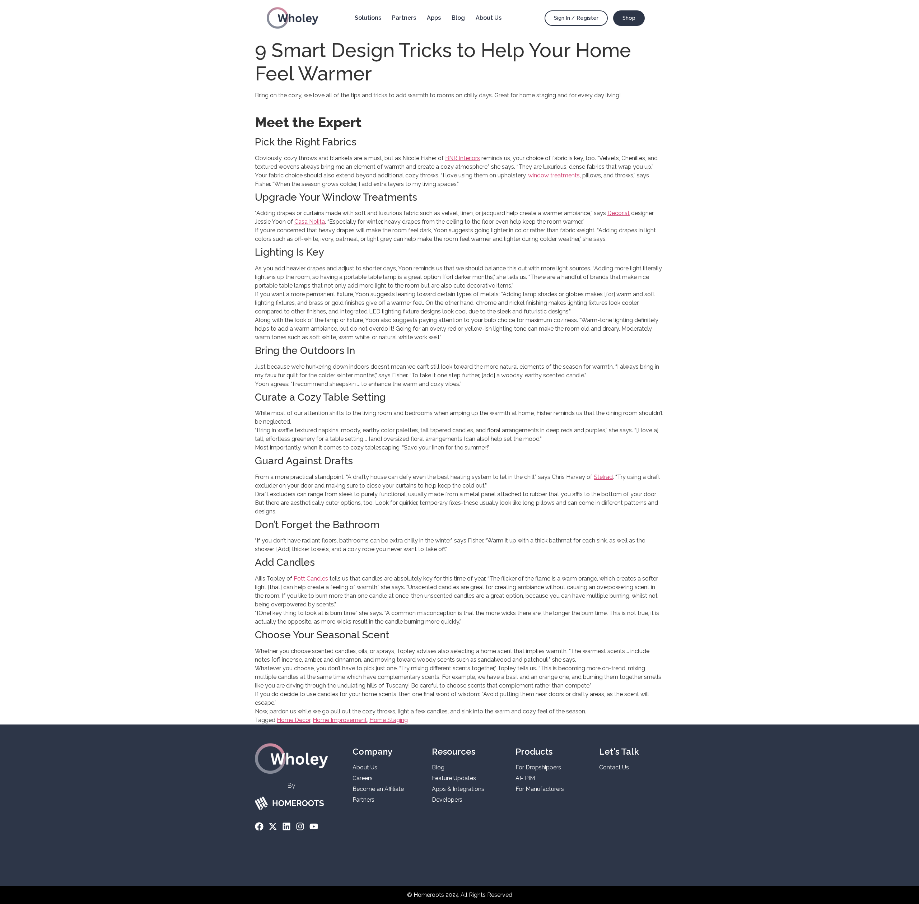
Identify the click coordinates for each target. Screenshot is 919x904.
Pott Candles (311, 578)
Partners (404, 17)
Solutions (368, 17)
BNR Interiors (462, 158)
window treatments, (554, 175)
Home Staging (388, 720)
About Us (489, 17)
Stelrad (603, 477)
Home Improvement (340, 720)
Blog (458, 17)
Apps (434, 17)
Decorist (618, 213)
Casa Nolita (309, 221)
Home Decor (293, 720)
